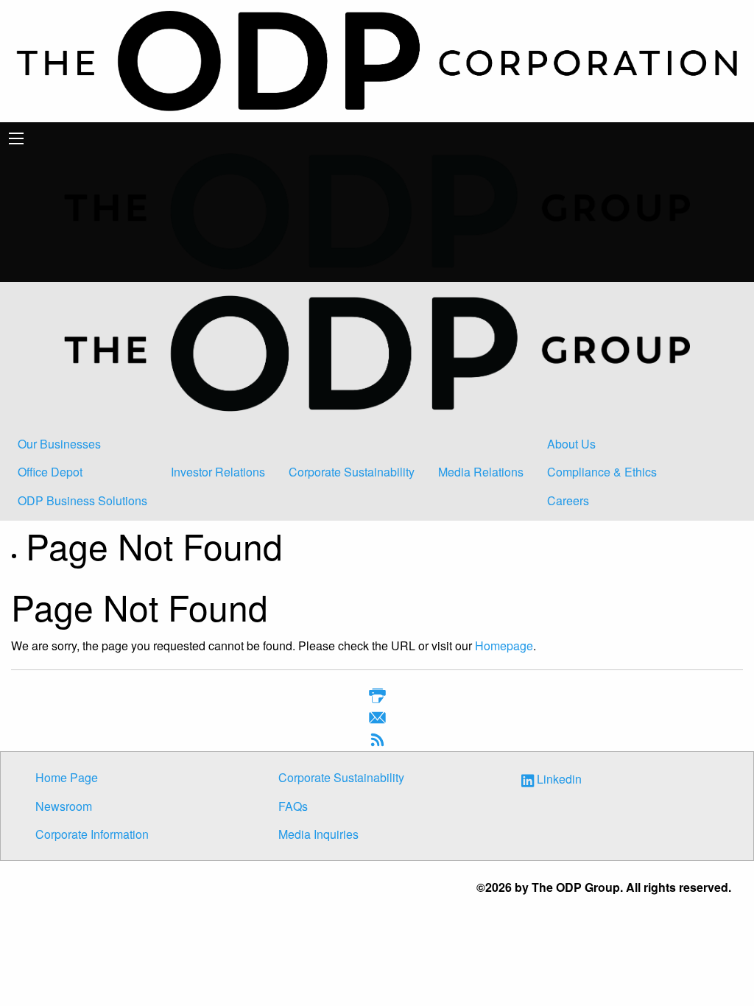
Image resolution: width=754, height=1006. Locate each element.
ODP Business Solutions (82, 500)
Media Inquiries (318, 834)
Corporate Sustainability (352, 471)
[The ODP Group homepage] (377, 209)
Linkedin (559, 779)
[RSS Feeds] (377, 742)
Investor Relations (218, 471)
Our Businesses (59, 443)
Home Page (66, 777)
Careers (568, 500)
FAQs (293, 806)
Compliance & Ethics (602, 471)
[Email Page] (377, 719)
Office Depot (50, 471)
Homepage (504, 645)
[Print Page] (377, 697)
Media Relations (481, 471)
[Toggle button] (16, 138)
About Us (571, 443)
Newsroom (63, 806)
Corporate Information (92, 834)
